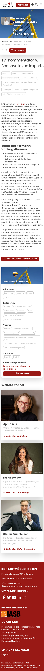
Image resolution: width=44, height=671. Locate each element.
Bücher (27, 41)
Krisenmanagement (10, 78)
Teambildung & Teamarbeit (14, 315)
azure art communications (27, 668)
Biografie (7, 41)
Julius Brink (20, 104)
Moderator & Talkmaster (22, 307)
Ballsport (5, 73)
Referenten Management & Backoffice (19, 638)
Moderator (20, 293)
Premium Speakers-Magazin (14, 635)
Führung (7, 307)
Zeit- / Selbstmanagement (13, 94)
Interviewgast (9, 293)
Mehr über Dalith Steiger (18, 492)
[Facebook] (3, 597)
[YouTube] (14, 597)
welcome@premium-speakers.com (20, 586)
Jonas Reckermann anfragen (22, 258)
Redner (30, 293)
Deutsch (7, 357)
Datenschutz (18, 663)
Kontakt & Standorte (11, 641)
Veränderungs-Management (26, 89)
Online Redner (9, 311)
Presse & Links (20, 44)
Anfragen (23, 5)
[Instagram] (24, 597)
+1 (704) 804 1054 (12, 583)
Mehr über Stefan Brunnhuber (21, 549)
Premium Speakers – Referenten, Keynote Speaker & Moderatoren (20, 628)
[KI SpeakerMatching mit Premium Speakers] (32, 4)
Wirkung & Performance (12, 319)
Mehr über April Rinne (16, 436)
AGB (27, 663)
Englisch (16, 357)
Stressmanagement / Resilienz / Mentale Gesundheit (19, 83)
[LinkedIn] (19, 597)
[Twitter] (9, 597)
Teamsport (7, 89)
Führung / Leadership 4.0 (22, 73)
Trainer (6, 297)
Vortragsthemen (9, 632)
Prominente (21, 311)
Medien (18, 41)
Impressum (6, 663)
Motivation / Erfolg (29, 78)
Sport (30, 311)
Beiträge (7, 44)
